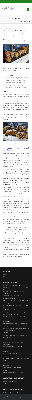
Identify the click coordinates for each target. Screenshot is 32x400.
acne (11, 223)
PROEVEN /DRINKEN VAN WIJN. (11, 303)
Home (19, 21)
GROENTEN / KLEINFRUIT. (10, 381)
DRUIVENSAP (6, 321)
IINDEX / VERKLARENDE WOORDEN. (13, 368)
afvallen (12, 227)
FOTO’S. (5, 370)
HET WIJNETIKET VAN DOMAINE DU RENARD (15, 324)
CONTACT (5, 326)
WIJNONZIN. (6, 363)
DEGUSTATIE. (6, 356)
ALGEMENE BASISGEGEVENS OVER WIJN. (14, 316)
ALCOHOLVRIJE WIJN (9, 298)
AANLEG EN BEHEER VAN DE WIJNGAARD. (14, 349)
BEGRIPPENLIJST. (7, 365)
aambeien (19, 256)
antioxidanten (17, 240)
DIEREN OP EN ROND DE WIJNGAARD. (13, 372)
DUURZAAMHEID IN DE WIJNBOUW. (13, 319)
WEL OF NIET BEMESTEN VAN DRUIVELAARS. (15, 335)
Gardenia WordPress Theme (20, 397)
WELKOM (5, 274)
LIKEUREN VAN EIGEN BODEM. (11, 392)
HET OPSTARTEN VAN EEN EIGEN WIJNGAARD (16, 300)
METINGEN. (6, 333)
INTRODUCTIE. (7, 276)
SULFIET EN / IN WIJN (9, 309)
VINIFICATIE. (6, 351)
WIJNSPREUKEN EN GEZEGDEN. (11, 314)
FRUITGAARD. (6, 383)
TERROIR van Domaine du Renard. (12, 346)
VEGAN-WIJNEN (7, 337)
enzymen (13, 231)
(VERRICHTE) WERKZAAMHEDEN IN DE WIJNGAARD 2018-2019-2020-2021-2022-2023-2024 (16, 287)
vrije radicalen (11, 242)
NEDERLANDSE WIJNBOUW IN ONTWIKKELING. (16, 358)
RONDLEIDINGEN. (7, 340)
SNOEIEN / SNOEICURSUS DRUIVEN (12, 296)
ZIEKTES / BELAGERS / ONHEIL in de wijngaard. (16, 312)
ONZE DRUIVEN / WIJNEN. (10, 353)
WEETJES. (5, 360)
